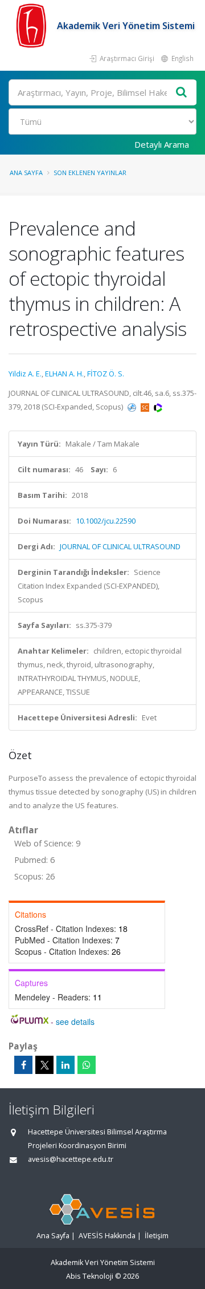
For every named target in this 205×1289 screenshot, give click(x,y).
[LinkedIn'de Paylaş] (65, 1065)
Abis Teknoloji (89, 1276)
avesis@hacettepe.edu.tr (70, 1159)
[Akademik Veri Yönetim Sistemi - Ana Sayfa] (33, 25)
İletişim (157, 1236)
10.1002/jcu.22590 (106, 521)
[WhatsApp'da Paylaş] (86, 1065)
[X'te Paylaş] (44, 1065)
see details (75, 1021)
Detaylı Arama (161, 144)
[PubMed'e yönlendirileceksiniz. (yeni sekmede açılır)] (133, 407)
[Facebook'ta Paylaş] (23, 1065)
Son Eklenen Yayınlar (90, 172)
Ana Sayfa (26, 172)
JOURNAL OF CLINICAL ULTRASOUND (120, 546)
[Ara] (181, 93)
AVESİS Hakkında (107, 1236)
